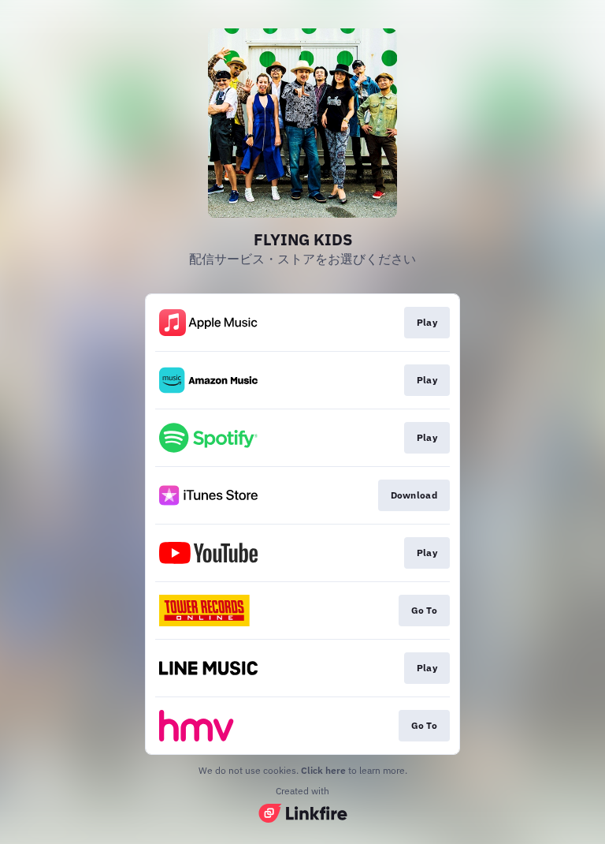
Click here (323, 770)
